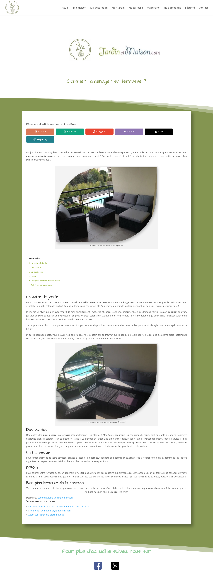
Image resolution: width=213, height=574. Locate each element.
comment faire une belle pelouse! (55, 497)
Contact (203, 8)
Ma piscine (153, 8)
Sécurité (190, 8)
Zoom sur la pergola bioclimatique (46, 514)
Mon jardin (118, 8)
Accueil (65, 8)
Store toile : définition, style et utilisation (49, 510)
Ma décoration (99, 8)
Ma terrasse (136, 8)
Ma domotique (172, 8)
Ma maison (79, 8)
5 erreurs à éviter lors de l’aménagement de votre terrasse (58, 506)
